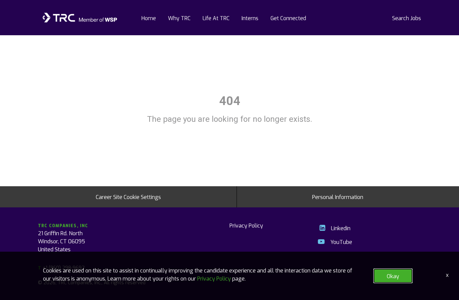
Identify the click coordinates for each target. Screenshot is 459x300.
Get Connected (288, 17)
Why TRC (179, 17)
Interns (250, 17)
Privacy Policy (246, 225)
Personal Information (337, 196)
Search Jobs (406, 17)
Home (148, 17)
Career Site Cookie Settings (128, 196)
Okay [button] (393, 276)
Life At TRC (216, 17)
